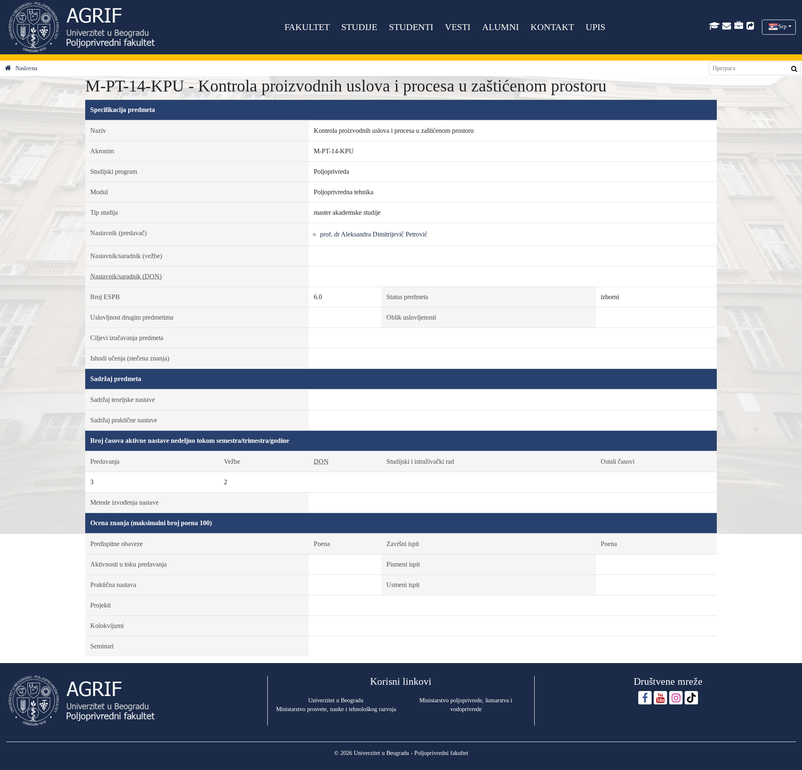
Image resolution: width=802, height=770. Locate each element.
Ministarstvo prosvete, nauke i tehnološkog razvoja (336, 709)
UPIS (595, 27)
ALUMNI (500, 27)
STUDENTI (411, 27)
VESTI (457, 27)
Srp (782, 26)
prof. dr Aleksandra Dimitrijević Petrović (373, 234)
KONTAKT (552, 27)
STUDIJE (359, 27)
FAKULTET (307, 27)
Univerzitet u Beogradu (335, 700)
